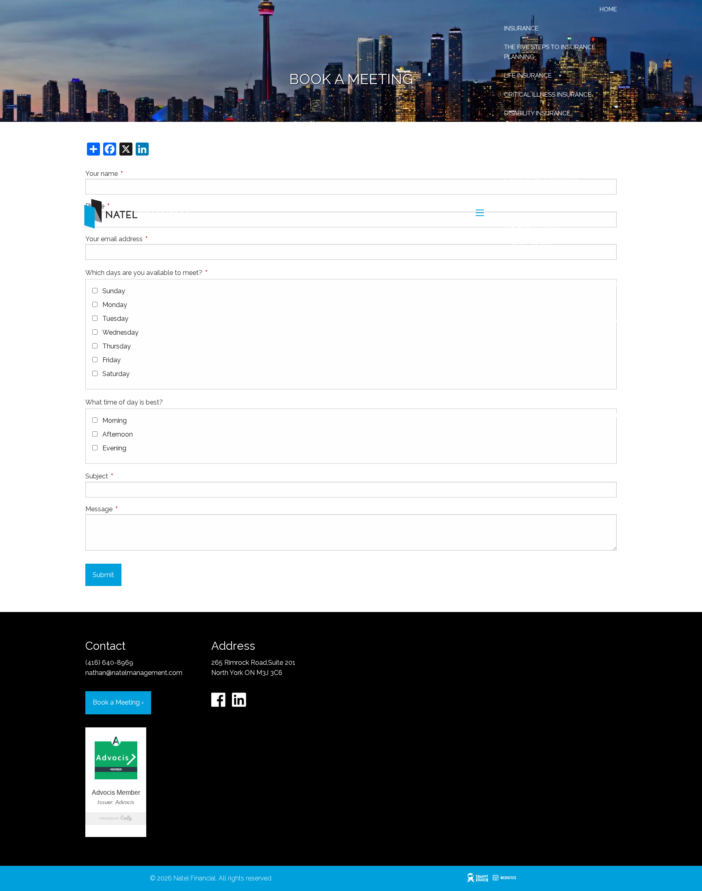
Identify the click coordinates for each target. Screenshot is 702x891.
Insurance (521, 28)
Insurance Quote (533, 227)
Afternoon (117, 434)
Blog (564, 396)
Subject (127, 476)
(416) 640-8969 (109, 662)
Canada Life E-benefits (541, 179)
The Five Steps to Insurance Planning (550, 52)
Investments (532, 245)
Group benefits (529, 132)
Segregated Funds (542, 264)
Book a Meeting (118, 702)
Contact (600, 396)
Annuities (601, 264)
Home (608, 9)
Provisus (576, 302)
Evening (114, 448)
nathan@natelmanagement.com (133, 673)
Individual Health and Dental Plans (552, 155)
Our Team (601, 415)
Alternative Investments (576, 283)
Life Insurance (528, 75)
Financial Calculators (542, 359)
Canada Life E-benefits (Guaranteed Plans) (541, 203)
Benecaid (602, 321)
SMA (542, 302)
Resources (522, 340)
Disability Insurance (537, 113)
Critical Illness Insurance (548, 94)
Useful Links (524, 377)
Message (129, 509)
